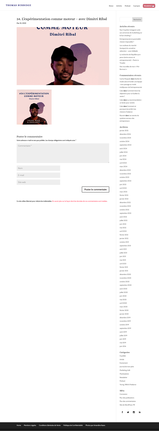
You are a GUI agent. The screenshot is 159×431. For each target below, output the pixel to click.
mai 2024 (123, 159)
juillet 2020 (124, 292)
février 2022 (124, 235)
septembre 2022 (125, 213)
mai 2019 (123, 343)
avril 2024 (123, 163)
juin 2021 (123, 256)
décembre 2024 (125, 134)
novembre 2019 (125, 321)
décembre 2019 (125, 317)
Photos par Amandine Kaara (95, 425)
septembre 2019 (125, 328)
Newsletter (123, 377)
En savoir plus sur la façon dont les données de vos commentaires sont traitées (79, 201)
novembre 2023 (125, 174)
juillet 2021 (123, 253)
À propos (136, 6)
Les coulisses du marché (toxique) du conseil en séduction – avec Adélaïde (129, 48)
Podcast (127, 6)
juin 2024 (123, 156)
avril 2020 (123, 303)
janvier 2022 (124, 238)
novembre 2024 (125, 138)
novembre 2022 (125, 206)
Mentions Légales (30, 425)
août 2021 (123, 249)
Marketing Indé (125, 370)
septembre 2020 (126, 285)
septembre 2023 (125, 181)
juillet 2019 (123, 335)
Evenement (124, 363)
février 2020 (124, 310)
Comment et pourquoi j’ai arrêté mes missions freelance (128, 109)
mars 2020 (123, 307)
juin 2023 (123, 184)
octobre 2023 (124, 177)
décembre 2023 (125, 170)
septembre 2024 (125, 145)
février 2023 (124, 195)
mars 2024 (123, 166)
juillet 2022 (123, 220)
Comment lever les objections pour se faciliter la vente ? (130, 93)
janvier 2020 (124, 314)
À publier (123, 356)
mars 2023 (123, 192)
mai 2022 (123, 228)
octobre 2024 (124, 141)
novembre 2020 (125, 278)
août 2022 (123, 217)
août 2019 (123, 332)
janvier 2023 (124, 199)
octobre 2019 (124, 325)
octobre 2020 (124, 282)
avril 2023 (123, 188)
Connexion (123, 394)
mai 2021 (123, 260)
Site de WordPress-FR (127, 405)
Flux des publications (127, 398)
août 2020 (123, 289)
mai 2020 (123, 300)
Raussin (122, 115)
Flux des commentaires (128, 401)
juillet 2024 (123, 152)
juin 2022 (123, 224)
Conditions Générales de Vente (50, 425)
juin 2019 (123, 339)
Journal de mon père (127, 367)
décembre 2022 (125, 202)
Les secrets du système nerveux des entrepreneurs (129, 118)
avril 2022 (123, 231)
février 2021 (124, 267)
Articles (119, 6)
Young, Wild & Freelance (128, 384)
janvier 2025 (124, 130)
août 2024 (123, 148)
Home (111, 6)
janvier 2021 (124, 271)
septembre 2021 (125, 246)
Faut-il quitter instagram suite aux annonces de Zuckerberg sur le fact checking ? (131, 33)
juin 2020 (123, 296)
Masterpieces (124, 374)
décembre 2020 (125, 274)
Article (122, 359)
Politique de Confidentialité (73, 425)
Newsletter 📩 (149, 6)
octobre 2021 (124, 242)
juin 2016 (123, 346)
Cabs (121, 91)
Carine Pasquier (125, 79)
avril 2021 (123, 264)
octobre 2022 (124, 210)
